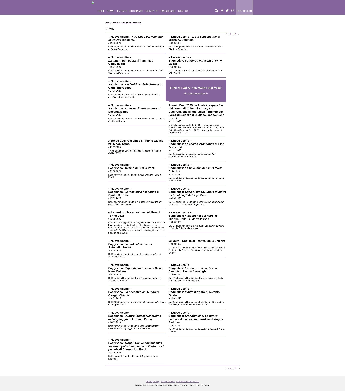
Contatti (151, 11)
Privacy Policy (152, 381)
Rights (183, 11)
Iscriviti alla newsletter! (196, 93)
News (110, 11)
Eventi (122, 11)
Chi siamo (136, 11)
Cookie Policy (168, 381)
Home (108, 22)
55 (235, 34)
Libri (100, 11)
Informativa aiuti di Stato (187, 381)
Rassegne (168, 11)
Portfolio (244, 11)
